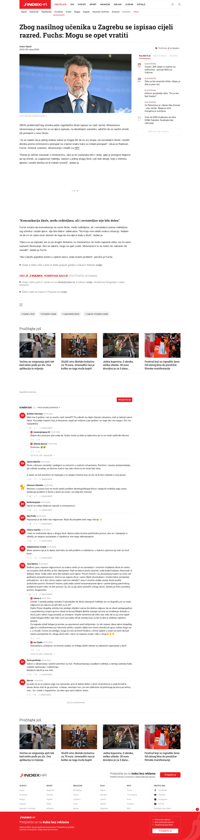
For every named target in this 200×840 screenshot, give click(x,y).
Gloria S (37, 598)
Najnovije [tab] (145, 56)
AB (31, 443)
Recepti (103, 795)
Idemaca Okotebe (35, 485)
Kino (129, 799)
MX (31, 432)
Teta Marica (32, 564)
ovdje (89, 282)
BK (22, 504)
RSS (129, 808)
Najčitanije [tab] (160, 56)
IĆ (31, 642)
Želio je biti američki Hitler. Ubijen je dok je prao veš (162, 81)
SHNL (49, 804)
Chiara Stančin (34, 530)
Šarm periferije (34, 660)
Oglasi (118, 4)
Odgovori (104, 808)
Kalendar (126, 12)
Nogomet (50, 790)
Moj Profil (31, 516)
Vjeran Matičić (33, 462)
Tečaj (129, 790)
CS (22, 531)
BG (22, 415)
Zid (72, 4)
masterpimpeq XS (42, 432)
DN (22, 682)
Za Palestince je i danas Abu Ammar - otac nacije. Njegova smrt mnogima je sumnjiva (162, 106)
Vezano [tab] (173, 56)
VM (22, 463)
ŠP (22, 662)
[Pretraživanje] (178, 4)
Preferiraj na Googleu (169, 48)
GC (22, 548)
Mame (76, 808)
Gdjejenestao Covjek (36, 547)
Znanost (115, 12)
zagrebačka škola (70, 314)
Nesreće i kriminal (101, 12)
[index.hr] (35, 4)
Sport (93, 4)
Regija (77, 12)
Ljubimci (77, 799)
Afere (136, 12)
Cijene (129, 4)
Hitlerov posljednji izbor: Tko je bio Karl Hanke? (162, 93)
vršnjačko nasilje (48, 314)
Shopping (77, 790)
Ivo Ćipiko (38, 642)
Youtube (162, 795)
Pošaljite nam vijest (162, 808)
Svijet (68, 12)
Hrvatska (58, 12)
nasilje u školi (28, 314)
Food (75, 804)
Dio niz (30, 680)
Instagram (162, 799)
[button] (23, 344)
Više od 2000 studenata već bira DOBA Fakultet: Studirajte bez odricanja (160, 120)
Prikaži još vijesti (158, 132)
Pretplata (61, 4)
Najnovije (34, 12)
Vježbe (103, 804)
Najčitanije (46, 12)
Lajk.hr (103, 799)
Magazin (77, 786)
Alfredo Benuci (40, 444)
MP (22, 517)
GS (31, 598)
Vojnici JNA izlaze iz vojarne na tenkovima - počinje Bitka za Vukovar (160, 68)
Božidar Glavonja (35, 414)
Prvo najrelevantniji (47, 408)
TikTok (161, 804)
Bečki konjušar (33, 502)
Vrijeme (130, 804)
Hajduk (49, 799)
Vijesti (82, 4)
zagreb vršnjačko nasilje (96, 314)
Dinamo (49, 795)
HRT (77, 148)
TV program (132, 795)
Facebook (162, 790)
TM (22, 565)
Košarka (50, 808)
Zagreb (86, 12)
